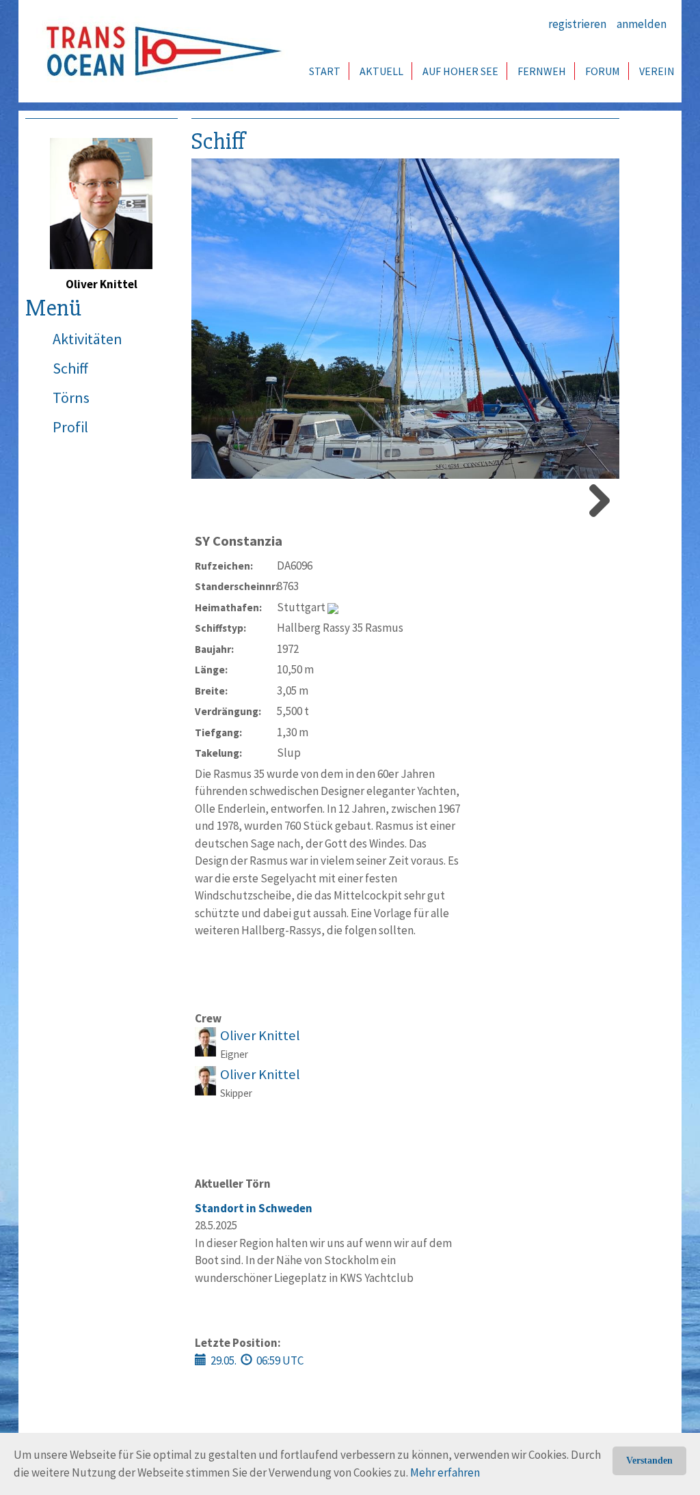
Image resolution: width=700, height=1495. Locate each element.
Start (324, 71)
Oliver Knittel (260, 1035)
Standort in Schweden (253, 1208)
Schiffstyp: (220, 627)
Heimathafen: (228, 607)
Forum (602, 71)
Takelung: (218, 752)
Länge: (211, 669)
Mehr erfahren (445, 1472)
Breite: (211, 690)
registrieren (577, 23)
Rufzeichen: (224, 565)
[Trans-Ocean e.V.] (159, 51)
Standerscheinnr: (236, 586)
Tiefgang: (218, 732)
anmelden (642, 23)
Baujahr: (214, 649)
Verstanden (649, 1460)
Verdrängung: (228, 711)
